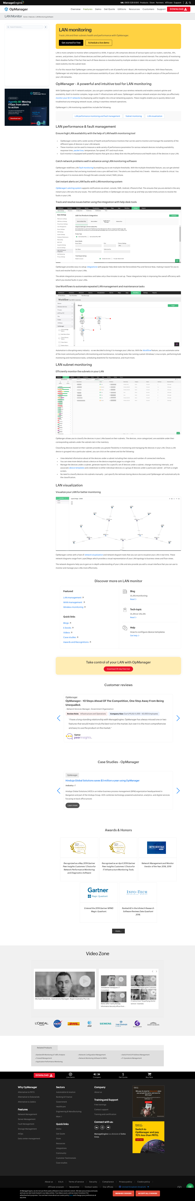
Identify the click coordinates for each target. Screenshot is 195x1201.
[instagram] (102, 1127)
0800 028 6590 (130, 3)
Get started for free (71, 42)
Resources (134, 9)
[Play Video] (65, 984)
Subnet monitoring (134, 116)
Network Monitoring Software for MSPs (93, 1058)
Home (25, 17)
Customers (148, 9)
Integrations (61, 1148)
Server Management (26, 1119)
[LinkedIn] (96, 1127)
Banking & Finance (64, 1097)
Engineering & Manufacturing (68, 1111)
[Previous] (153, 971)
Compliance (108, 1182)
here (71, 1195)
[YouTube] (108, 1127)
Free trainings (100, 1105)
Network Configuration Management (92, 1055)
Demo (98, 9)
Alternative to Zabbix (27, 1102)
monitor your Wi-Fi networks (68, 98)
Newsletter (74, 1187)
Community (61, 1153)
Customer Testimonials (66, 1158)
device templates (76, 468)
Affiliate (169, 3)
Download (176, 9)
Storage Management (27, 1129)
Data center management (29, 1138)
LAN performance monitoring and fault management (97, 116)
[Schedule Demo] (190, 1187)
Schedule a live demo (98, 42)
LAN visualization (154, 116)
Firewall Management (44, 1058)
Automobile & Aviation (65, 1092)
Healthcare (61, 1107)
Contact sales (91, 1187)
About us (98, 1092)
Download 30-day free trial (118, 669)
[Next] (157, 971)
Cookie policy (143, 1182)
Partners (160, 3)
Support (161, 9)
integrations (92, 267)
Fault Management (26, 1124)
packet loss (79, 150)
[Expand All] (45, 27)
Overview (76, 9)
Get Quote (109, 9)
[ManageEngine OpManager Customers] (97, 1024)
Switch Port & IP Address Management (136, 1055)
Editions (122, 9)
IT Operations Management (132, 1058)
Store (152, 3)
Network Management (27, 1114)
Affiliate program (56, 1187)
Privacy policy (125, 1182)
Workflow (147, 350)
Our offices (108, 1187)
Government (61, 1102)
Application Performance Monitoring (49, 1062)
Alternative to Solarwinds (29, 1097)
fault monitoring (86, 168)
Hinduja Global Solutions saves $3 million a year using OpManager (103, 780)
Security (93, 1182)
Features (87, 9)
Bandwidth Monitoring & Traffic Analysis (50, 1055)
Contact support (101, 1109)
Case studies (61, 1163)
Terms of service (76, 1182)
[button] (178, 718)
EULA (60, 1182)
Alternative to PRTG (26, 1092)
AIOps (20, 1134)
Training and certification (105, 1114)
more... (118, 931)
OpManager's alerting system (68, 188)
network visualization (93, 555)
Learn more (72, 805)
